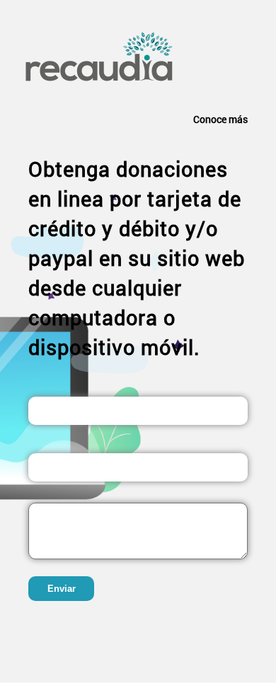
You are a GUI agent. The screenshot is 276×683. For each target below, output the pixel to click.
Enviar (61, 588)
